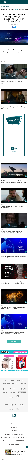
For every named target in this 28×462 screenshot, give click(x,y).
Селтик (15, 50)
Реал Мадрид (9, 50)
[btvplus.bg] (4, 389)
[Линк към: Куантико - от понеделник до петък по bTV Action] (14, 76)
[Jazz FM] (22, 404)
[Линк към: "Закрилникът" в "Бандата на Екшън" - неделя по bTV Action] (14, 101)
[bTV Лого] (14, 415)
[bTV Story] (15, 383)
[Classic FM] (10, 409)
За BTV (14, 420)
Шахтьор (19, 50)
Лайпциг (4, 52)
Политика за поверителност (14, 434)
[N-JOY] (6, 405)
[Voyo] (4, 392)
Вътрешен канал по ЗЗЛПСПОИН (14, 441)
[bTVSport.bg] (21, 392)
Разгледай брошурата (20, 352)
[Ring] (23, 383)
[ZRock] (17, 409)
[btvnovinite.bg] (13, 389)
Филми (12, 9)
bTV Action (5, 7)
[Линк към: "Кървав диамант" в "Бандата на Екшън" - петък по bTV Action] (14, 200)
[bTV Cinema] (20, 380)
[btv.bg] (6, 380)
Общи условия (14, 444)
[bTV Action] (6, 383)
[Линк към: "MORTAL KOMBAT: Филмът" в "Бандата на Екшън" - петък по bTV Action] (14, 301)
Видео (16, 9)
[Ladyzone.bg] (12, 392)
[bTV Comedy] (12, 380)
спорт (12, 52)
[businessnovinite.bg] (23, 389)
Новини (8, 9)
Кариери (14, 427)
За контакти (14, 431)
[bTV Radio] (14, 404)
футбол (16, 52)
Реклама (14, 424)
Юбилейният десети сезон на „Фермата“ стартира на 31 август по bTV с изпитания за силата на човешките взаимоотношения (15, 453)
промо (8, 52)
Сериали (21, 9)
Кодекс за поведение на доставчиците (14, 437)
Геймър (3, 9)
